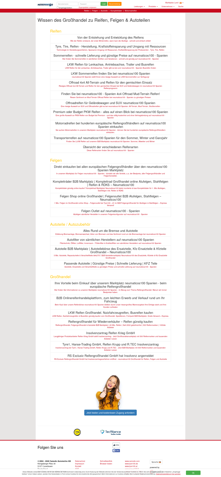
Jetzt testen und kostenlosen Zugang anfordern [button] (110, 412)
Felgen (95, 10)
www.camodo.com (132, 461)
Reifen (86, 10)
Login (104, 4)
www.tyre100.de (131, 463)
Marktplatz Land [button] (172, 2)
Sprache (155, 462)
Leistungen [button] (138, 6)
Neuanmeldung (114, 4)
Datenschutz (80, 461)
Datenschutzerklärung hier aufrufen (168, 474)
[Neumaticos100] (45, 4)
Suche (180, 6)
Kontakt (78, 466)
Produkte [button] (152, 6)
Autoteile (104, 10)
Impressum (79, 463)
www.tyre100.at (131, 466)
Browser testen (106, 463)
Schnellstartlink (106, 461)
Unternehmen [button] (167, 6)
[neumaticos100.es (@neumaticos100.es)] (91, 446)
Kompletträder (116, 10)
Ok (193, 473)
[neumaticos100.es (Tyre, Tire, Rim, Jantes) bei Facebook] (116, 447)
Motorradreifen (131, 10)
